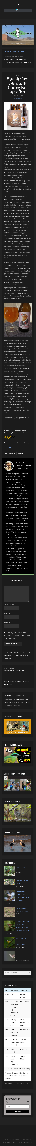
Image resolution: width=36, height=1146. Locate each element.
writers (26, 700)
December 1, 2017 (18, 95)
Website (7, 622)
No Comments (18, 101)
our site (16, 57)
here (9, 1083)
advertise (14, 59)
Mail (9, 613)
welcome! (28, 62)
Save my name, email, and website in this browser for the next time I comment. (17, 635)
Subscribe (18, 1111)
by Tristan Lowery (18, 98)
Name (9, 604)
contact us (26, 702)
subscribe (22, 59)
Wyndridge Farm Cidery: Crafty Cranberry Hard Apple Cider (17, 85)
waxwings (20, 453)
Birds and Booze (10, 453)
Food (17, 75)
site (18, 700)
